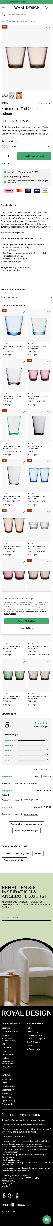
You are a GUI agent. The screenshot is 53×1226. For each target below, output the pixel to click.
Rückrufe (6, 1067)
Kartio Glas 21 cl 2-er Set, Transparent (13, 397)
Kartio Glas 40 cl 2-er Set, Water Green (11, 447)
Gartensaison (8, 1090)
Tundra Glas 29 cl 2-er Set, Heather (37, 647)
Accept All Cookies (26, 621)
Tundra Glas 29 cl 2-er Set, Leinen (37, 697)
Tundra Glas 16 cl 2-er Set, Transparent (36, 547)
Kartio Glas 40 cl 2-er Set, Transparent (11, 497)
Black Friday (7, 1097)
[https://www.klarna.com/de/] (21, 1204)
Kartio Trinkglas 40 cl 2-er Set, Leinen (12, 547)
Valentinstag (7, 1079)
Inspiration (6, 1058)
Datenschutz (8, 1048)
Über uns (6, 1028)
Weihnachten (8, 1104)
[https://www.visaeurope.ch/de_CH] (5, 1204)
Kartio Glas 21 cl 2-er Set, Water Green (38, 347)
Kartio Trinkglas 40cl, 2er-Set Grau (36, 447)
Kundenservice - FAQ (11, 1031)
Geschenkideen (9, 1086)
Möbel (29, 1028)
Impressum (7, 1051)
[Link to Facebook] (10, 1195)
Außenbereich (33, 1049)
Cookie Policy (8, 1055)
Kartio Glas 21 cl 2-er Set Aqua (12, 347)
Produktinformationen (13, 289)
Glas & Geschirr (33, 1042)
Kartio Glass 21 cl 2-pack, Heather (38, 397)
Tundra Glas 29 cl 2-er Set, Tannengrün (12, 697)
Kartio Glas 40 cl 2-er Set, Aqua (36, 497)
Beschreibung (8, 205)
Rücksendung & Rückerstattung (9, 1039)
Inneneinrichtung (34, 1035)
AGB (3, 1044)
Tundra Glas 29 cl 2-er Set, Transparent (12, 647)
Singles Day (7, 1093)
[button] (46, 7)
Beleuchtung (32, 1031)
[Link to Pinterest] (4, 1195)
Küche (29, 1046)
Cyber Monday (8, 1100)
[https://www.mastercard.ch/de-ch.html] (12, 1205)
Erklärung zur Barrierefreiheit (8, 1063)
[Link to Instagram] (17, 1195)
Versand (5, 1035)
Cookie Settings (26, 628)
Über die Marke (9, 297)
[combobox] (26, 146)
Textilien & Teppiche (36, 1039)
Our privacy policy (32, 611)
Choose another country (13, 1136)
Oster (4, 1083)
